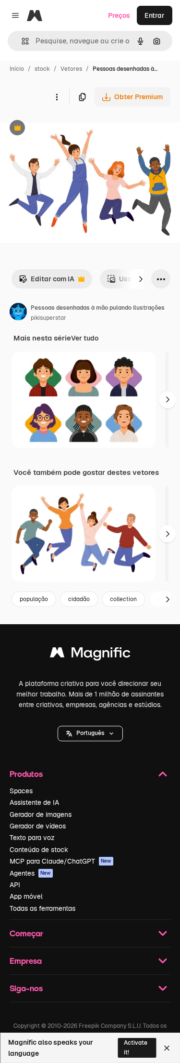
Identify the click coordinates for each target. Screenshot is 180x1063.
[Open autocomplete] (21, 41)
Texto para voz (32, 837)
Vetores (71, 69)
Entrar (154, 15)
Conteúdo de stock (39, 849)
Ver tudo (84, 338)
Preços (119, 15)
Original (61, 128)
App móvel (26, 896)
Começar (26, 933)
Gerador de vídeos (38, 826)
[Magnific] (90, 654)
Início (17, 69)
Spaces (21, 791)
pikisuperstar (48, 318)
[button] (90, 733)
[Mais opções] (56, 96)
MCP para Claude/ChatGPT (60, 861)
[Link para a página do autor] (18, 313)
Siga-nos (26, 988)
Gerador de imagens (41, 814)
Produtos (26, 774)
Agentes (30, 873)
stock (42, 69)
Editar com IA (46, 282)
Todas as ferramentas (42, 908)
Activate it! (135, 1047)
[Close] (167, 1048)
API (15, 884)
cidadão (79, 599)
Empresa (26, 961)
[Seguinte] (140, 279)
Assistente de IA (34, 802)
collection (123, 599)
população (34, 599)
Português (90, 733)
